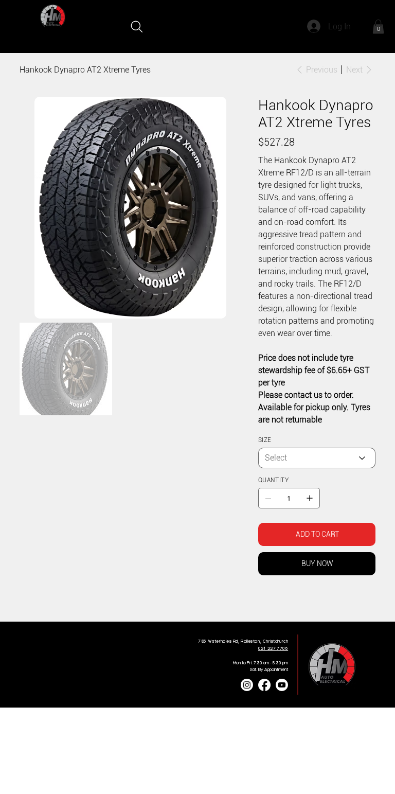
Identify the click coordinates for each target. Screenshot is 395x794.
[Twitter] (282, 602)
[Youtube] (282, 685)
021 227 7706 (273, 648)
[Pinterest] (275, 602)
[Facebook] (268, 602)
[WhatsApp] (260, 602)
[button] (378, 26)
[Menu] (366, 26)
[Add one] (309, 498)
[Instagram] (247, 685)
